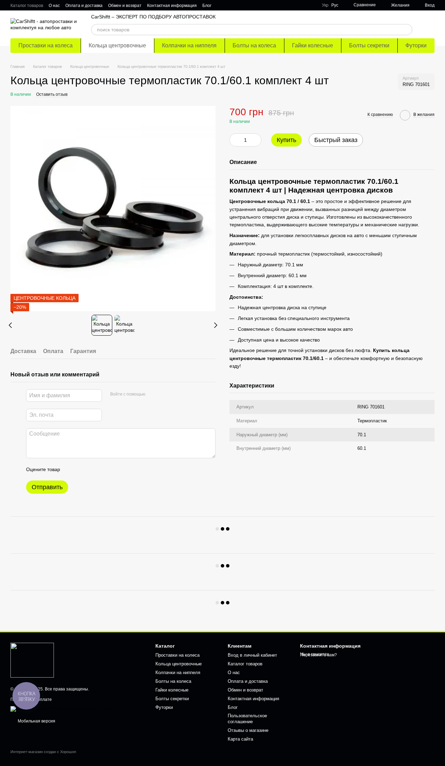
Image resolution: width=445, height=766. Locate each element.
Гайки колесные (312, 45)
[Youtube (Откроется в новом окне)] (311, 5)
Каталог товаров (26, 5)
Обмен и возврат (124, 5)
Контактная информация (172, 5)
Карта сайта (240, 739)
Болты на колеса (254, 45)
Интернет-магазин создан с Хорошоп (43, 752)
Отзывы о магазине (248, 730)
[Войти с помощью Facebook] (153, 394)
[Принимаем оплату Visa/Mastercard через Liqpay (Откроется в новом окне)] (61, 708)
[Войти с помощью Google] (164, 394)
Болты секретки (369, 45)
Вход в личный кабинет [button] (252, 655)
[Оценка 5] (116, 469)
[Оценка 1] (71, 469)
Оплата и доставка (84, 5)
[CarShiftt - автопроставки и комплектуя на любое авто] (32, 659)
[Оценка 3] (93, 469)
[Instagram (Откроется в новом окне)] (286, 5)
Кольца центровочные (117, 45)
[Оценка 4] (105, 469)
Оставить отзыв (51, 94)
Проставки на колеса (45, 45)
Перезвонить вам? (318, 654)
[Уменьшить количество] (235, 140)
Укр (325, 5)
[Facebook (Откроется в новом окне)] (302, 5)
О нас (54, 5)
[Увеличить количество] (256, 140)
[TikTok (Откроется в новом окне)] (294, 5)
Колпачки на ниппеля (189, 45)
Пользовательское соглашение (247, 718)
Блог (206, 5)
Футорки (416, 45)
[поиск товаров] (406, 29)
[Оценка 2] (82, 469)
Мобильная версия (36, 721)
